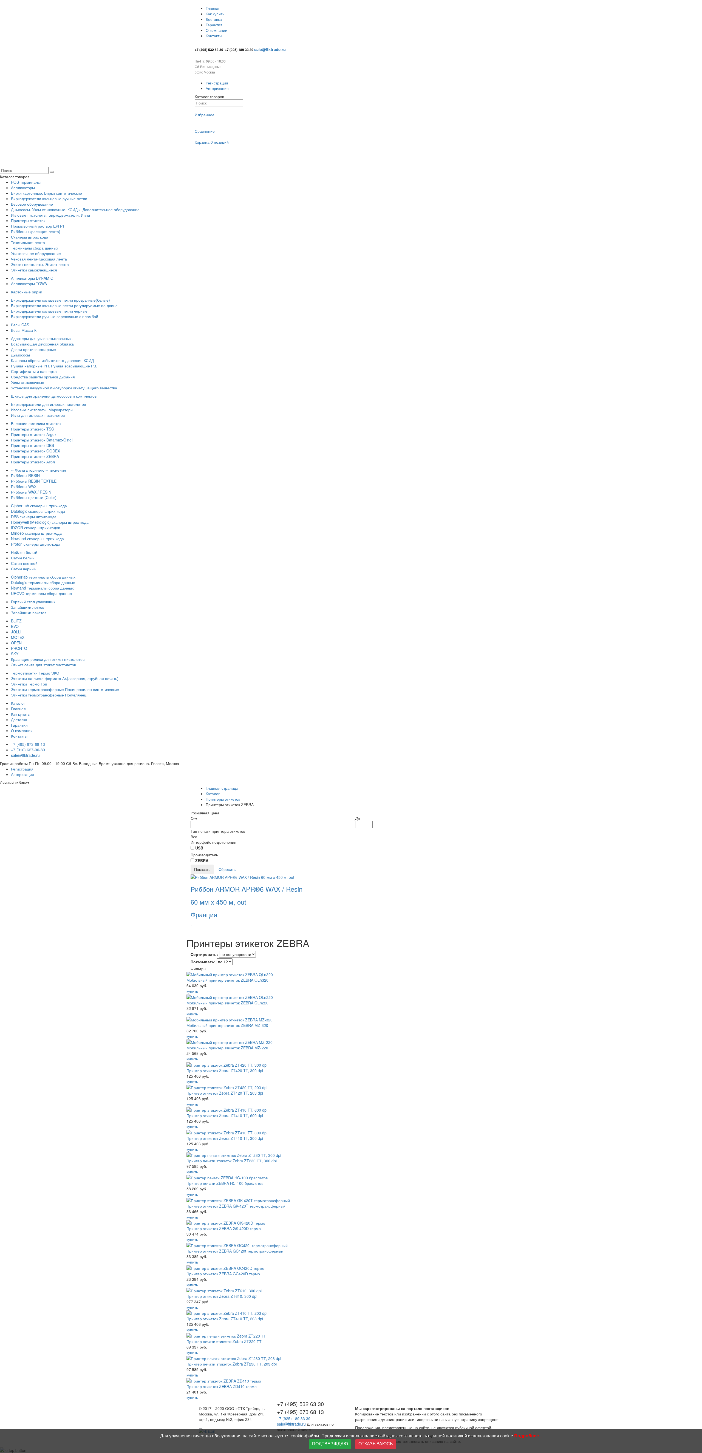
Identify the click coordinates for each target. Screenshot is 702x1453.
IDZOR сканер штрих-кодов (35, 527)
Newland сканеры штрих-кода (37, 538)
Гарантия (214, 24)
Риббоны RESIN (25, 475)
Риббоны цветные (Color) (33, 497)
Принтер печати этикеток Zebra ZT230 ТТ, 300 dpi (231, 1160)
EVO (15, 626)
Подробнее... (528, 1436)
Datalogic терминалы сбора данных (43, 582)
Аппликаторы (23, 187)
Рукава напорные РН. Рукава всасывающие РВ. (54, 366)
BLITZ (16, 621)
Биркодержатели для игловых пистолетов (48, 404)
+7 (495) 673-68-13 (28, 744)
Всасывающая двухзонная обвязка (42, 344)
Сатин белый (23, 557)
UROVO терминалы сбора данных (41, 593)
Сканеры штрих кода (29, 237)
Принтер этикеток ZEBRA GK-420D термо (223, 1228)
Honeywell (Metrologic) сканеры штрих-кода (50, 522)
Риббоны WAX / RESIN (31, 492)
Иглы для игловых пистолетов (38, 415)
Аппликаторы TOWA (29, 283)
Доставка (214, 19)
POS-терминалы (26, 182)
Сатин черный (23, 568)
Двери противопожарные (33, 349)
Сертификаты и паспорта (34, 371)
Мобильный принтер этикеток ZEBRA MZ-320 (227, 1025)
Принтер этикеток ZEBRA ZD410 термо (221, 1386)
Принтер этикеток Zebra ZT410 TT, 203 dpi (224, 1318)
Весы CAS (20, 324)
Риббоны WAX (23, 486)
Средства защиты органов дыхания (43, 376)
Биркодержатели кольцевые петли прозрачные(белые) (60, 300)
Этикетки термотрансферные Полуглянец (48, 695)
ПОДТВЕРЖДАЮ (330, 1443)
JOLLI (16, 632)
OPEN (16, 642)
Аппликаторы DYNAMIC (32, 278)
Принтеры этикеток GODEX (35, 451)
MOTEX (17, 637)
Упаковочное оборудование (36, 253)
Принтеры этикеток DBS (32, 445)
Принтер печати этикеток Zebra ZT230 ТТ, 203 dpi (231, 1364)
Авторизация (217, 88)
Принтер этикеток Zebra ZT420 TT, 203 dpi (224, 1093)
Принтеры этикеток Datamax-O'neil (42, 440)
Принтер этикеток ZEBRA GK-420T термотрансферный (235, 1206)
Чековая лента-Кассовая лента (39, 259)
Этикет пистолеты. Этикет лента (40, 264)
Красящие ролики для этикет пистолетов (47, 659)
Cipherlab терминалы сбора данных (43, 577)
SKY (14, 653)
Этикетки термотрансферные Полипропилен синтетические (65, 689)
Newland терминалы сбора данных (42, 588)
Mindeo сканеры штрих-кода (36, 533)
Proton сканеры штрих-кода (35, 544)
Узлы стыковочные (27, 382)
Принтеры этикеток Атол (33, 461)
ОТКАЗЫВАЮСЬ (375, 1443)
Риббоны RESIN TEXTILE (33, 481)
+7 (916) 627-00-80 (28, 749)
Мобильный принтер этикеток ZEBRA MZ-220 (227, 1047)
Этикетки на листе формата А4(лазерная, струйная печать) (64, 678)
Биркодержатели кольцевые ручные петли (49, 198)
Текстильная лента (28, 242)
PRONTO (19, 648)
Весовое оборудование (32, 204)
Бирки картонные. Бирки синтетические (46, 193)
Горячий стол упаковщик (33, 601)
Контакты (214, 35)
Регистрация (217, 83)
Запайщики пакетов (28, 612)
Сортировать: (204, 954)
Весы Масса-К (23, 330)
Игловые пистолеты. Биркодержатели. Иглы (50, 215)
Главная (213, 8)
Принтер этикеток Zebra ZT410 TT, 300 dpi (224, 1138)
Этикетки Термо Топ (29, 684)
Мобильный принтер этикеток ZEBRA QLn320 (227, 980)
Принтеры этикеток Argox (33, 434)
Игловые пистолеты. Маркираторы (42, 409)
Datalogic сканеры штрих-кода (38, 511)
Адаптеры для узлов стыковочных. (42, 338)
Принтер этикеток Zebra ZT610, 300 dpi (221, 1296)
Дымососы (20, 355)
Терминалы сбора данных (34, 248)
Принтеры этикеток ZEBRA (35, 456)
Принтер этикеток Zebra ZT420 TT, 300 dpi (224, 1070)
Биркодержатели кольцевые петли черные (49, 311)
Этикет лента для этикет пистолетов (43, 664)
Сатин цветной (24, 563)
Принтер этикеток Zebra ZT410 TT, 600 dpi (224, 1115)
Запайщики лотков (27, 607)
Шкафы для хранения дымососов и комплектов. (54, 396)
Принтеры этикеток (28, 220)
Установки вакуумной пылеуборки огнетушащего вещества (64, 387)
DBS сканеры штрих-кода (33, 516)
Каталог (18, 703)
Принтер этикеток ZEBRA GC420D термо (223, 1273)
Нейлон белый (24, 552)
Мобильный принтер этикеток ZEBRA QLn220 (227, 1003)
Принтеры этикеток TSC (32, 429)
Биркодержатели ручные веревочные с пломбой (54, 316)
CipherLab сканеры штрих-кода (39, 505)
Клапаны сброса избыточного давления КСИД (52, 360)
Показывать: (203, 961)
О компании (216, 30)
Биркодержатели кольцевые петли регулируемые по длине (64, 305)
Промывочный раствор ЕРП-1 (37, 226)
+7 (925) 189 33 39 (294, 1418)
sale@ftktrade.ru (25, 755)
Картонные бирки (26, 291)
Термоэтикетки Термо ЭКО (35, 673)
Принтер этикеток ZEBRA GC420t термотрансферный (234, 1251)
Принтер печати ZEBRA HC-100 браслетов (224, 1183)
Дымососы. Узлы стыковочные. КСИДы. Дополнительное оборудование (75, 209)
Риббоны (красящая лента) (35, 231)
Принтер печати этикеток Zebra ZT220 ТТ (224, 1341)
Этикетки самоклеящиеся (34, 270)
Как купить (215, 13)
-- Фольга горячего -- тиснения (38, 470)
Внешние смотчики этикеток (36, 423)
